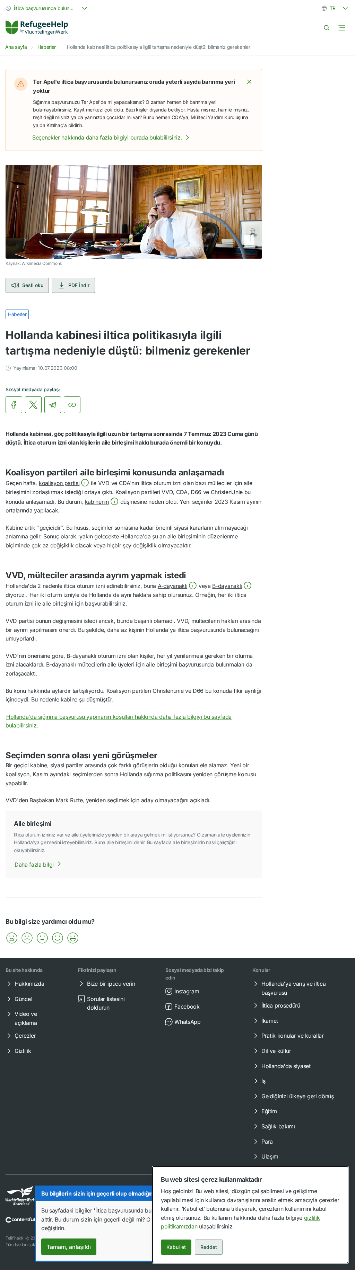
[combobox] (47, 8)
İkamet (269, 1020)
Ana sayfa (16, 47)
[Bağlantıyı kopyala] (72, 404)
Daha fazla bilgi (34, 864)
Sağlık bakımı (278, 1126)
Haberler (46, 47)
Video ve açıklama (26, 1018)
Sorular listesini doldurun (106, 1003)
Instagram (186, 991)
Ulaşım (269, 1156)
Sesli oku (32, 285)
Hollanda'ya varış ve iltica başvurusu (293, 988)
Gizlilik (23, 1050)
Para (267, 1141)
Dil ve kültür (276, 1050)
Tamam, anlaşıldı (69, 1246)
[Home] (37, 27)
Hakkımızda (29, 983)
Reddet (208, 1247)
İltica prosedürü (280, 1005)
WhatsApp (187, 1021)
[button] (249, 82)
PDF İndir (78, 285)
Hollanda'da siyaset (286, 1066)
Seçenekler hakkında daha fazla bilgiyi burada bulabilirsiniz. (107, 137)
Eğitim (269, 1111)
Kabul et (176, 1247)
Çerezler (25, 1035)
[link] (37, 27)
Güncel (23, 998)
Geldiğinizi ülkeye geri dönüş (297, 1096)
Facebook (186, 1006)
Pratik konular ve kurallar (292, 1035)
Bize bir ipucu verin (111, 983)
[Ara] (326, 27)
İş (263, 1080)
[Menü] (341, 27)
